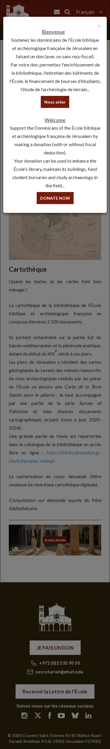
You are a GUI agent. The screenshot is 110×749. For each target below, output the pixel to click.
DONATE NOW (55, 198)
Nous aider (55, 101)
